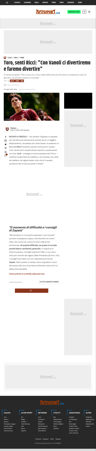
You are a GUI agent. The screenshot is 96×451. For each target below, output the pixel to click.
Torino (54, 2)
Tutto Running (25, 424)
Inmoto (40, 422)
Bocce (23, 428)
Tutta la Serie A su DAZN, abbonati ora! (26, 274)
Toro (22, 81)
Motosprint (41, 424)
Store (55, 426)
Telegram (58, 439)
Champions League (9, 424)
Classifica (17, 2)
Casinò (80, 2)
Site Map (88, 422)
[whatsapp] (6, 140)
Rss (54, 417)
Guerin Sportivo (43, 426)
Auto (39, 417)
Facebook (38, 439)
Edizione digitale (58, 424)
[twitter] (6, 144)
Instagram (46, 439)
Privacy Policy (73, 431)
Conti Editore (42, 431)
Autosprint (41, 419)
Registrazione (90, 419)
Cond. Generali (73, 433)
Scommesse (70, 2)
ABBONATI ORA (74, 11)
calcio (12, 81)
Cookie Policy (73, 426)
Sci (22, 417)
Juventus (45, 2)
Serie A (37, 2)
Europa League (8, 426)
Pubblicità (89, 417)
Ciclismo (23, 422)
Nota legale (72, 424)
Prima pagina (57, 422)
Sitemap (55, 428)
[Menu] (7, 2)
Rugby (23, 419)
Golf (22, 426)
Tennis (62, 2)
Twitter (52, 439)
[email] (6, 148)
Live (5, 417)
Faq (70, 422)
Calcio (10, 58)
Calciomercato (8, 431)
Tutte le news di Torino (49, 282)
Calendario (27, 2)
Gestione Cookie (74, 428)
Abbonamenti (57, 419)
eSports (23, 431)
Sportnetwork (42, 428)
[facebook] (6, 137)
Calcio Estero (8, 428)
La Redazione (73, 419)
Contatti (71, 417)
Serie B (6, 422)
